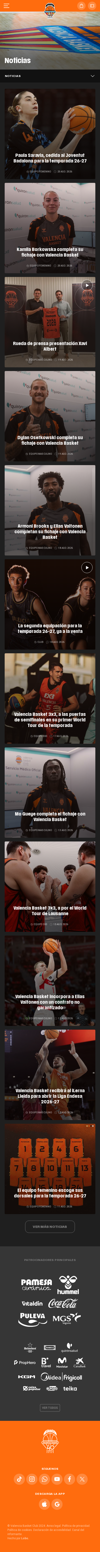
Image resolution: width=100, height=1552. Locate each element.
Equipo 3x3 (40, 736)
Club (40, 642)
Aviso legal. (54, 1525)
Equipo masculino (40, 360)
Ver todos (50, 1407)
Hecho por (18, 1538)
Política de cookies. (20, 1530)
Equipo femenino (40, 171)
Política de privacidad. (76, 1525)
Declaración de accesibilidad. (52, 1530)
